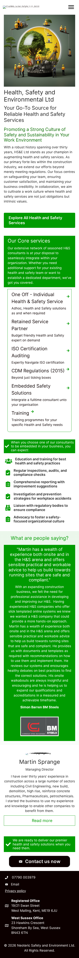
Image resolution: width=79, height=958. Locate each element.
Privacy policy (15, 891)
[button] (39, 861)
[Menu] (71, 7)
